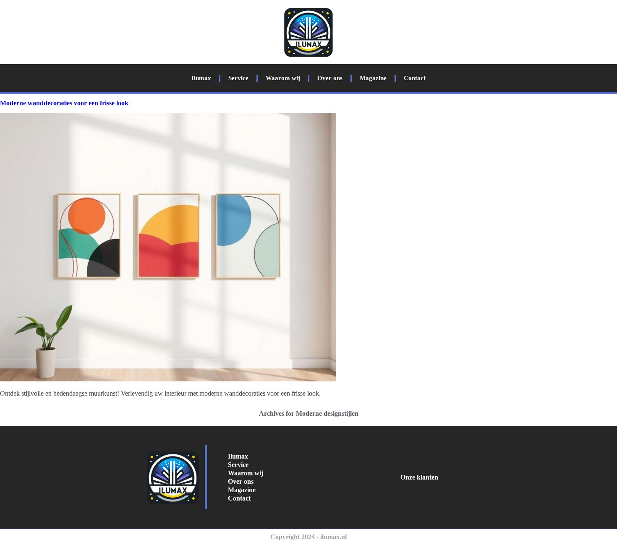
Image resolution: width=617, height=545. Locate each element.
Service (238, 78)
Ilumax (201, 78)
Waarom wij (283, 78)
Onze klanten (419, 477)
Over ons (329, 78)
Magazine (373, 78)
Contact (415, 78)
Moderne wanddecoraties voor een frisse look (64, 103)
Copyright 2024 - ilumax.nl (308, 536)
